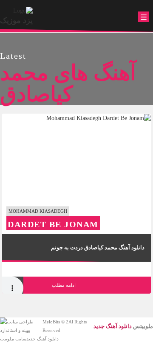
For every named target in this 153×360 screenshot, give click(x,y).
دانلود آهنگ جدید (42, 338)
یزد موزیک (16, 20)
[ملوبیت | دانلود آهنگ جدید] (23, 10)
